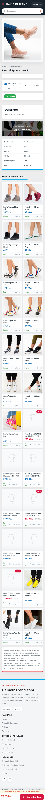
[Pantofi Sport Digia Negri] (12, 231)
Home (4, 719)
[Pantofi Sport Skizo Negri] (33, 269)
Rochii (6, 165)
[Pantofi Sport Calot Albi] (12, 382)
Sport (26, 151)
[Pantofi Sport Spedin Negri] (33, 307)
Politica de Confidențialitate (13, 765)
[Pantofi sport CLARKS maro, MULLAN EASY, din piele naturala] (12, 540)
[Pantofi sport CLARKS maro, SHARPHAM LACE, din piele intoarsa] (12, 500)
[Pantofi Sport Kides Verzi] (33, 231)
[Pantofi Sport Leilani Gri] (12, 345)
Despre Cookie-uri (9, 769)
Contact (5, 773)
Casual (7, 151)
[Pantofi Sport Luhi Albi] (12, 269)
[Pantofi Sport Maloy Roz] (33, 382)
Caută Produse (33, 797)
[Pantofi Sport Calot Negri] (33, 345)
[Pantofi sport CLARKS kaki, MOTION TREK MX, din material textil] (33, 500)
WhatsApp (11, 96)
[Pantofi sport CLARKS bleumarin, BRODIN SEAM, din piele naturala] (12, 460)
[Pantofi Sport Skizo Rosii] (12, 307)
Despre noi (6, 731)
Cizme (26, 161)
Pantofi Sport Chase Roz (17, 70)
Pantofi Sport (9, 161)
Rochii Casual (7, 752)
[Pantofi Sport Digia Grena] (33, 193)
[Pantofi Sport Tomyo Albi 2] (33, 619)
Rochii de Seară (8, 740)
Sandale (7, 146)
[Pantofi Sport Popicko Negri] (12, 619)
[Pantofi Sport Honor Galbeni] (33, 580)
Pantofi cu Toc (9, 142)
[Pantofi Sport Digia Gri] (12, 193)
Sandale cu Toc (29, 142)
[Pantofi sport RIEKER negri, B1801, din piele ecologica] (33, 540)
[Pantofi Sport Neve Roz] (12, 420)
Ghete (6, 156)
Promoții (6, 709)
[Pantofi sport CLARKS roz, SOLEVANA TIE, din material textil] (33, 420)
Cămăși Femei (8, 744)
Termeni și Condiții (10, 761)
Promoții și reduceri (10, 723)
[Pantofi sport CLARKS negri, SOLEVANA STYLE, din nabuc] (12, 580)
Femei (26, 146)
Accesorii (27, 165)
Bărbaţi (27, 156)
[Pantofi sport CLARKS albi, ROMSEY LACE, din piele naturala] (33, 460)
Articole (18, 709)
